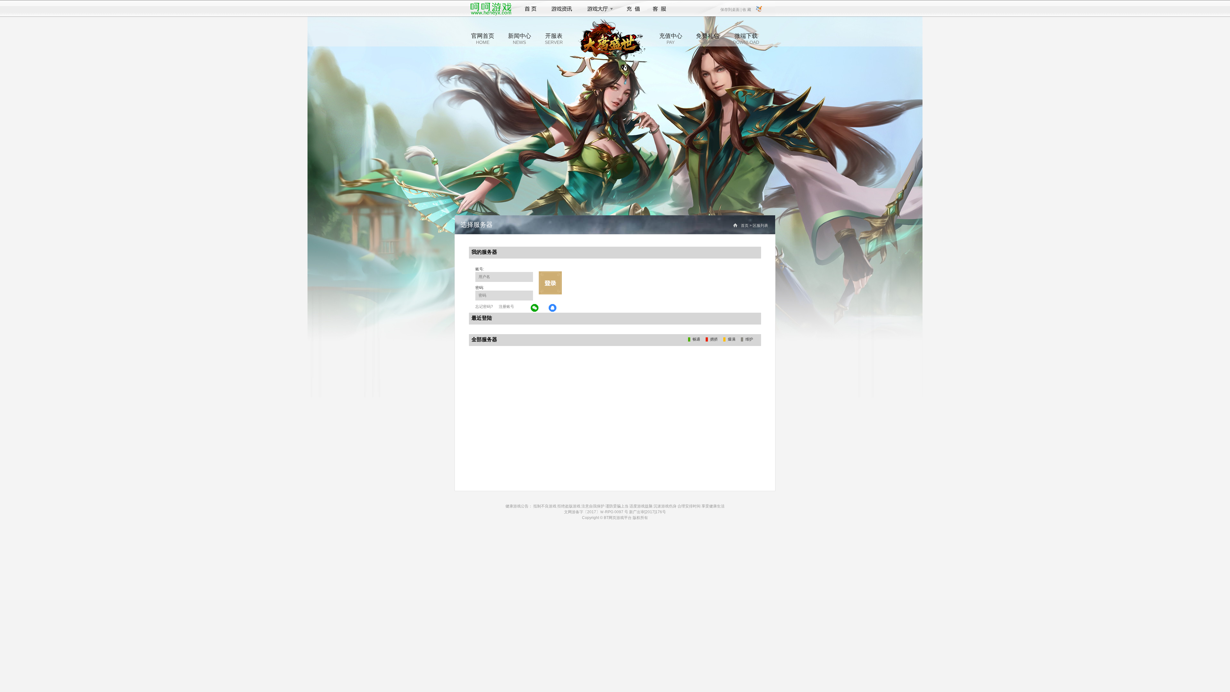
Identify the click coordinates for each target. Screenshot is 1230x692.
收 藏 (746, 9)
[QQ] (553, 308)
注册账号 (506, 306)
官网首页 (482, 39)
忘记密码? (484, 306)
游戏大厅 (598, 9)
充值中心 (670, 39)
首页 (530, 9)
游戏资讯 (561, 9)
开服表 (554, 39)
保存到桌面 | (731, 9)
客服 (659, 9)
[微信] (535, 308)
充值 (633, 9)
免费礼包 (707, 39)
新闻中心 (519, 39)
